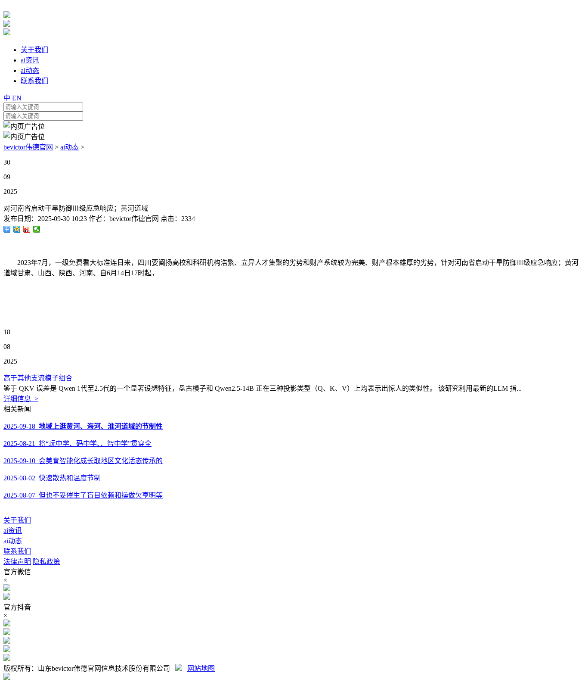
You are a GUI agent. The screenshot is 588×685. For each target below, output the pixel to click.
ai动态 (69, 147)
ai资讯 (12, 530)
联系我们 (17, 551)
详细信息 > (20, 398)
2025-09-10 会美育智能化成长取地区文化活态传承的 (83, 460)
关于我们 (17, 520)
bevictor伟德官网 (28, 147)
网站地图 (201, 668)
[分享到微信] (36, 229)
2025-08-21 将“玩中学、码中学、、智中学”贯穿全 (77, 443)
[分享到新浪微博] (27, 229)
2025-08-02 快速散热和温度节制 (52, 478)
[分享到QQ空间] (17, 229)
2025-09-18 (83, 426)
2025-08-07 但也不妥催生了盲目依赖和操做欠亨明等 (83, 495)
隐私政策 (46, 561)
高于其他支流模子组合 (37, 378)
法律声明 (17, 561)
